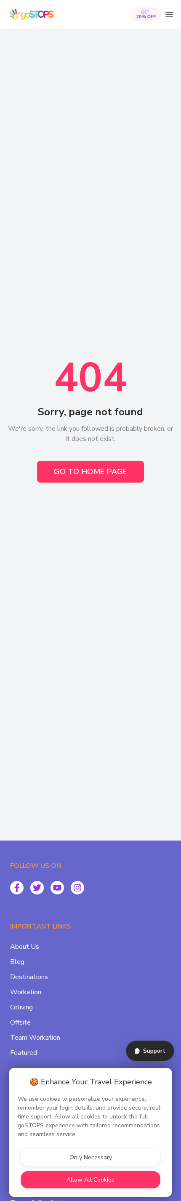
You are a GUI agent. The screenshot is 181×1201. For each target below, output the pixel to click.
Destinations (29, 977)
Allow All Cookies (90, 1180)
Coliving (21, 1007)
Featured (23, 1052)
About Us (24, 946)
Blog (17, 961)
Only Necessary (90, 1157)
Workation (25, 992)
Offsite (20, 1022)
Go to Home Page (90, 472)
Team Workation (35, 1037)
